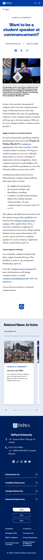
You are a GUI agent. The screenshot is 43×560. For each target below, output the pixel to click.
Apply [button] (21, 510)
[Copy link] (27, 50)
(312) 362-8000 (15, 448)
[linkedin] (13, 461)
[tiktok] (17, 461)
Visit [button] (21, 515)
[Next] (37, 410)
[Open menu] (39, 3)
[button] (10, 331)
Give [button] (21, 521)
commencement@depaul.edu (16, 279)
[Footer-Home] (21, 425)
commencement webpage (22, 269)
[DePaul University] (11, 3)
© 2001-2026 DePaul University (21, 553)
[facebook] (25, 461)
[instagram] (21, 461)
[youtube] (29, 461)
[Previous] (6, 410)
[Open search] (35, 3)
